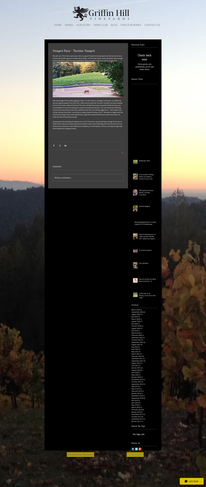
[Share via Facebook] (54, 145)
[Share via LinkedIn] (65, 145)
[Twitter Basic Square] (136, 449)
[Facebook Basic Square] (132, 449)
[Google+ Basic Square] (140, 449)
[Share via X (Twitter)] (60, 145)
